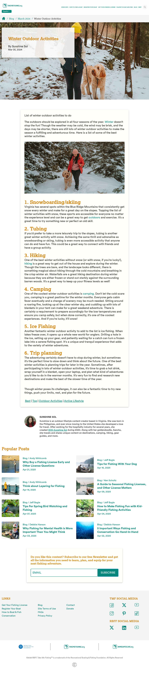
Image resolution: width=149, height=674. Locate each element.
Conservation (8, 616)
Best (27, 401)
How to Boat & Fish (11, 612)
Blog (135, 7)
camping (88, 293)
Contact (70, 605)
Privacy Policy (45, 616)
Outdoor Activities (50, 401)
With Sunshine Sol (57, 430)
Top (34, 401)
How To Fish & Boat (76, 7)
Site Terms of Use (47, 609)
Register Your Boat (90, 7)
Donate (70, 609)
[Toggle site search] (145, 7)
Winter (109, 122)
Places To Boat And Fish (125, 7)
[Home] (4, 18)
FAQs (41, 612)
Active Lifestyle (74, 401)
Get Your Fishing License (106, 7)
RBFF (139, 7)
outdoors (94, 217)
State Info (64, 7)
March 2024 (24, 18)
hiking (28, 263)
